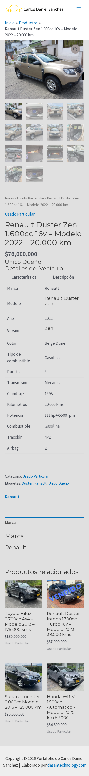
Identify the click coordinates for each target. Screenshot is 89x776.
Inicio (9, 198)
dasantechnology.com (66, 765)
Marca (10, 522)
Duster (27, 483)
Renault (40, 483)
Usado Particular (30, 198)
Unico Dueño (58, 483)
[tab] (44, 522)
